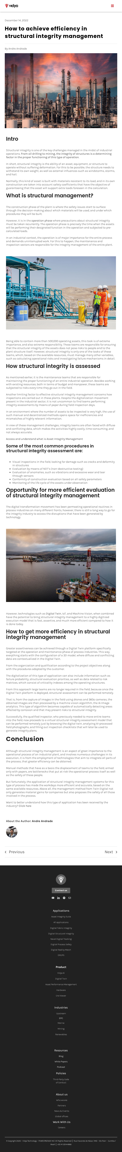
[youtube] (53, 898)
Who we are (61, 1100)
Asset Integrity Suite (61, 916)
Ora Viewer (61, 995)
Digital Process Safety (61, 944)
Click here (25, 806)
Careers (61, 1127)
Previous (17, 851)
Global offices (61, 1116)
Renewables (61, 1034)
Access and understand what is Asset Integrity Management (44, 439)
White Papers (61, 1061)
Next (109, 851)
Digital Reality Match (61, 949)
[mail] (69, 898)
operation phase (41, 220)
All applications (61, 922)
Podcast (61, 1067)
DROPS (61, 955)
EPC (61, 1018)
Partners (62, 1105)
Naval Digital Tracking (61, 939)
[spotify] (64, 898)
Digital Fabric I (57, 928)
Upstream (61, 1013)
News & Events (61, 1111)
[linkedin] (58, 898)
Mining (61, 1028)
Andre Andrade (42, 821)
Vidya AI (61, 973)
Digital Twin (53, 613)
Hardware (61, 990)
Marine (61, 1023)
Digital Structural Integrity (61, 933)
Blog (61, 1056)
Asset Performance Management (61, 984)
